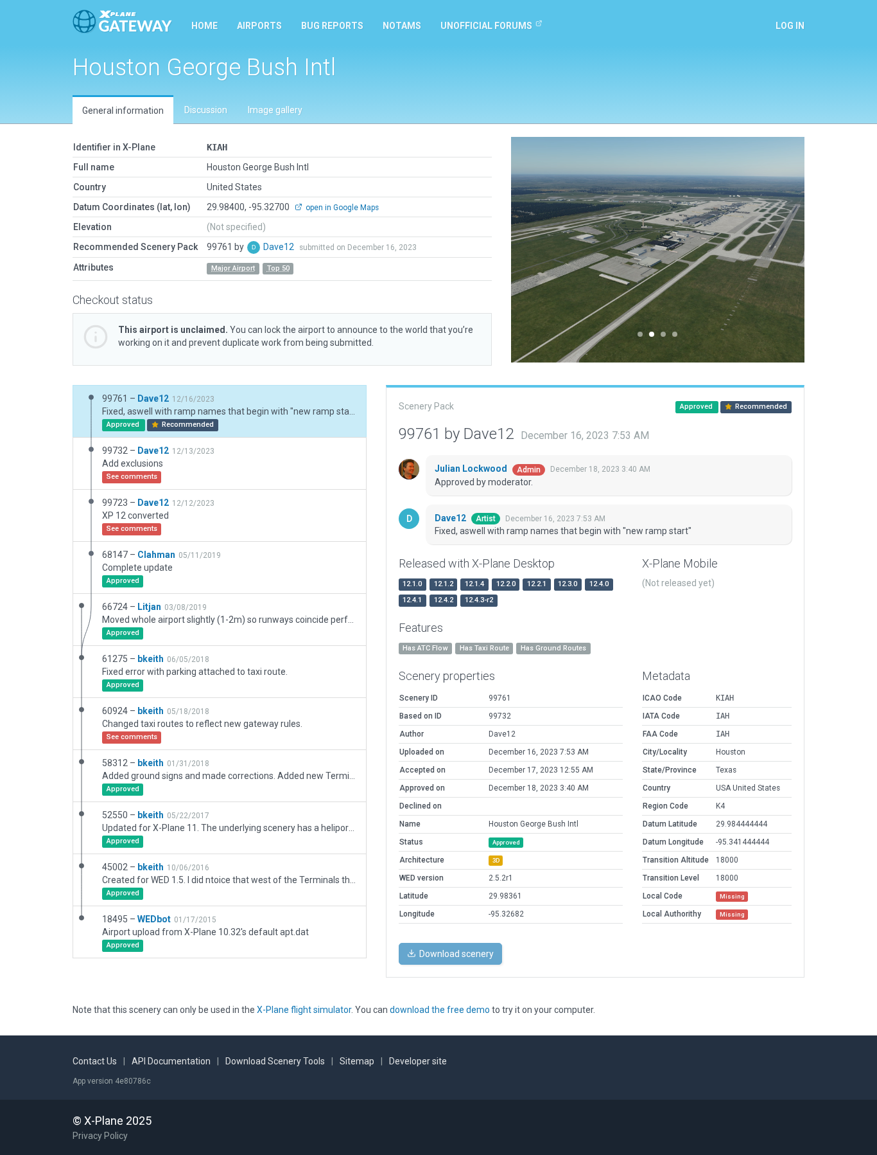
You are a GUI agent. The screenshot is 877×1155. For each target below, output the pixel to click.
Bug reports (332, 26)
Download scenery (455, 954)
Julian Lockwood (472, 468)
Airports (259, 26)
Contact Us (95, 1061)
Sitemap (357, 1061)
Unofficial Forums (486, 26)
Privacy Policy (100, 1136)
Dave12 (279, 247)
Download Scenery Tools (275, 1061)
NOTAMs (402, 26)
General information (123, 110)
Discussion (205, 110)
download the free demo (440, 1010)
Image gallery (275, 110)
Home (204, 26)
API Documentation (171, 1061)
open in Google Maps (341, 207)
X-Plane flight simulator (304, 1010)
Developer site (418, 1061)
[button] (533, 250)
